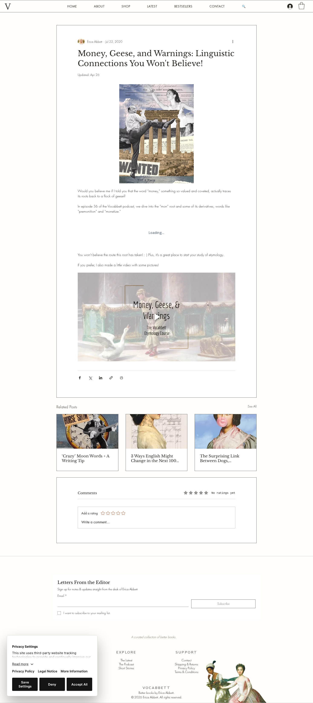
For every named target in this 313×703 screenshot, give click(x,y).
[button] (301, 5)
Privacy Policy (186, 668)
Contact (186, 660)
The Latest (126, 660)
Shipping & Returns (186, 664)
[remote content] (156, 233)
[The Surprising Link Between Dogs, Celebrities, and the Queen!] (225, 431)
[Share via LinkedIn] (101, 378)
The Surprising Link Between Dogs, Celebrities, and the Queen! (219, 458)
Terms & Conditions (186, 672)
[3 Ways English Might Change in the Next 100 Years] (156, 431)
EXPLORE (126, 652)
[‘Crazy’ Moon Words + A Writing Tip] (87, 431)
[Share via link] (111, 378)
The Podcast (126, 664)
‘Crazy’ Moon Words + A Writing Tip (85, 458)
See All (252, 406)
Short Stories (126, 668)
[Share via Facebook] (80, 378)
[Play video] (156, 317)
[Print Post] (121, 378)
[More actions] (232, 41)
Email (62, 596)
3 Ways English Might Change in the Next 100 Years (153, 458)
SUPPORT (186, 652)
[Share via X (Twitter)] (90, 378)
